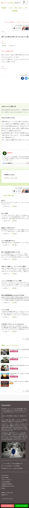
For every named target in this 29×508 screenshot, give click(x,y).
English (3, 488)
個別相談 (4, 7)
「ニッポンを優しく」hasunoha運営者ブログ (12, 463)
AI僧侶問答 (15, 10)
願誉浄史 (10, 152)
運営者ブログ (5, 494)
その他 (2, 31)
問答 (15, 7)
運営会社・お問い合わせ (7, 492)
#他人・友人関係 (5, 51)
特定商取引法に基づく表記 (8, 486)
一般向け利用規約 (6, 481)
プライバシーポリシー (7, 479)
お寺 (26, 7)
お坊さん (21, 7)
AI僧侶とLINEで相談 (21, 505)
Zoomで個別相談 (7, 505)
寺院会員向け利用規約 (7, 484)
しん (2, 41)
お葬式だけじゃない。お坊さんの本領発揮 (13, 468)
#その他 (11, 51)
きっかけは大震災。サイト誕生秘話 (11, 465)
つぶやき (10, 7)
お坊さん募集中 (5, 477)
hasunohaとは (5, 475)
